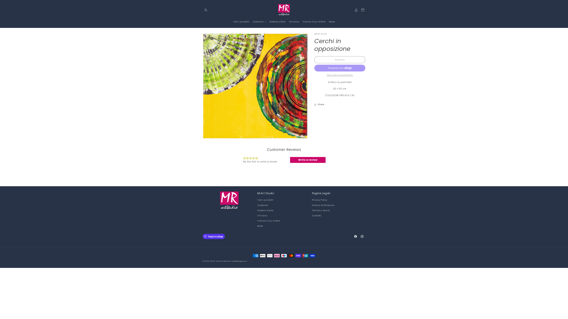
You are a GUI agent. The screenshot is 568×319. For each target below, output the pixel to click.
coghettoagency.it (239, 261)
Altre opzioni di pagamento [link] (340, 75)
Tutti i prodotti (265, 200)
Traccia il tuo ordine (268, 220)
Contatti (316, 215)
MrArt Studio (215, 261)
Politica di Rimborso (323, 205)
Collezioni (262, 205)
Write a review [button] (307, 160)
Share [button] (321, 104)
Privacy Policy (319, 200)
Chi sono (262, 215)
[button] (206, 10)
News (260, 226)
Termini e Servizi (321, 210)
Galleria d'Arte (265, 210)
